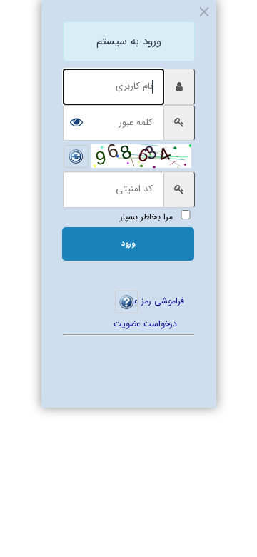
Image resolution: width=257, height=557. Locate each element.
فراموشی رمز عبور (161, 301)
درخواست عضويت (157, 324)
